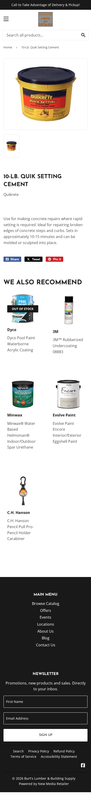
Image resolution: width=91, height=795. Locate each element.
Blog (45, 638)
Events (45, 617)
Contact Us (45, 644)
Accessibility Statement (59, 756)
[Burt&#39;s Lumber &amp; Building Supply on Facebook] (83, 765)
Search (18, 751)
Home (8, 47)
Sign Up (45, 735)
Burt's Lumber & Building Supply (49, 778)
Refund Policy (64, 751)
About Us (45, 631)
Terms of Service (23, 756)
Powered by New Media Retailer (44, 784)
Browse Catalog (45, 603)
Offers (45, 610)
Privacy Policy (38, 751)
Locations (45, 624)
